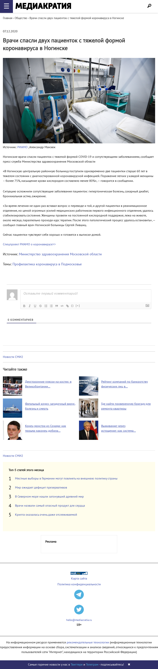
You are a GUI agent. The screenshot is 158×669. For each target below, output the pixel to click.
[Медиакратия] (43, 6)
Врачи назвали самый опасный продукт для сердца (50, 505)
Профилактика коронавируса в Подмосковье (47, 264)
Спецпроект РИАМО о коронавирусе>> (29, 244)
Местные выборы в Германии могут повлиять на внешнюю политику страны (66, 478)
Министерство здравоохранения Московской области (60, 254)
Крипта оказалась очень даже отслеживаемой (46, 514)
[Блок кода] (62, 306)
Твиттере (77, 664)
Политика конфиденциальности (79, 584)
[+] (78, 305)
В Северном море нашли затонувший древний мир (49, 496)
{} (72, 305)
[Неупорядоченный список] (51, 306)
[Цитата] (56, 306)
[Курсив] (29, 306)
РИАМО (22, 147)
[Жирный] (24, 306)
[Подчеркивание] (35, 306)
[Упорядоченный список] (46, 306)
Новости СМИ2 (13, 357)
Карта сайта (79, 578)
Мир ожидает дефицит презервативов (41, 487)
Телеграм (92, 664)
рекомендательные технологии (88, 642)
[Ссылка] (67, 306)
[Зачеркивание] (40, 306)
